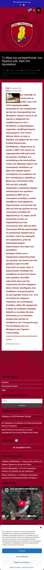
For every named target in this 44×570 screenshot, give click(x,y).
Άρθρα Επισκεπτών (14, 344)
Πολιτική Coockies (15, 567)
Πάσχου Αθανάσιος (9, 475)
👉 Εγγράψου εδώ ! (22, 447)
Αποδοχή (22, 551)
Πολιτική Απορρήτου (28, 567)
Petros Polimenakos (9, 468)
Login (4, 390)
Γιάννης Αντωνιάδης (15, 91)
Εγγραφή (5, 382)
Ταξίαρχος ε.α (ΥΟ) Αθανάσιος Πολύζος (16, 416)
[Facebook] (20, 5)
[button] (41, 527)
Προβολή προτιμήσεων (22, 562)
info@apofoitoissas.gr (23, 2)
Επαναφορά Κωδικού (10, 386)
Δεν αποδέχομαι (22, 556)
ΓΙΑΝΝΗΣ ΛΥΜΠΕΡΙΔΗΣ (11, 461)
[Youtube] (23, 5)
